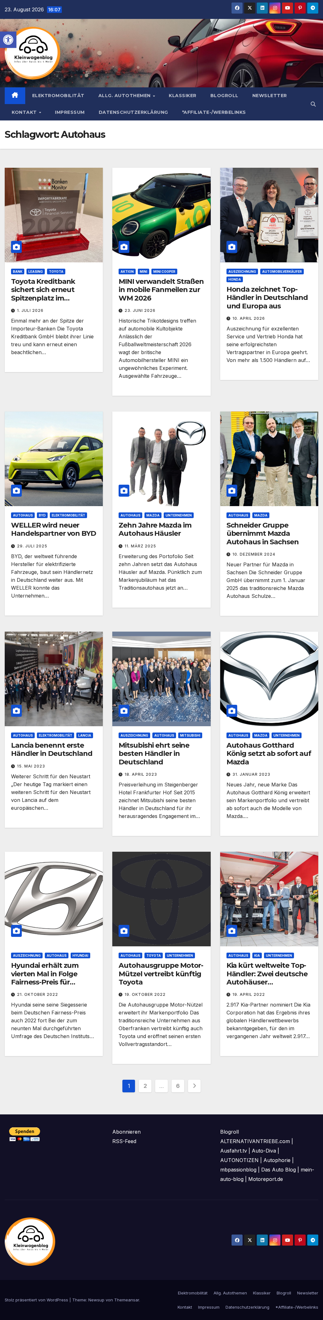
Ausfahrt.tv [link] (233, 1151)
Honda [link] (234, 279)
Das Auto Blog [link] (278, 1169)
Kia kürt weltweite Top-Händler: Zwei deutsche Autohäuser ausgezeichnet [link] (267, 978)
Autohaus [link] (23, 515)
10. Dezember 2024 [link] (253, 554)
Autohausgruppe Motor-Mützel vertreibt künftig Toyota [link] (161, 973)
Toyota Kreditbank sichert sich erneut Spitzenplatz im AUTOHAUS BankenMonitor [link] (43, 298)
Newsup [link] (96, 1299)
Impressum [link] (70, 112)
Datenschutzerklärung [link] (133, 112)
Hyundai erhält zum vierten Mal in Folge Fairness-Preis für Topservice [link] (45, 978)
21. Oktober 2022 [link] (37, 994)
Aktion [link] (127, 271)
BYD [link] (42, 515)
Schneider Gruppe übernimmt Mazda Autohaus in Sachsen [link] (262, 533)
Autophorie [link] (277, 1160)
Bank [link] (17, 271)
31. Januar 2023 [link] (251, 774)
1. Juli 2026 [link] (30, 310)
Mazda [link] (153, 515)
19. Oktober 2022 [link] (145, 994)
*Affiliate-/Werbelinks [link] (214, 112)
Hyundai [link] (80, 955)
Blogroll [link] (224, 95)
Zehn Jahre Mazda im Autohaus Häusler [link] (155, 529)
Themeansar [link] (126, 1299)
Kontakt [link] (25, 112)
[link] (8, 40)
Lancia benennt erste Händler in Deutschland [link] (51, 749)
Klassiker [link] (183, 95)
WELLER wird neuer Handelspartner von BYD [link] (53, 529)
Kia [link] (257, 955)
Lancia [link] (84, 735)
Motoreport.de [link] (265, 1179)
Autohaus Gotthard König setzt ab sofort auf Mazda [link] (268, 753)
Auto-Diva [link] (264, 1151)
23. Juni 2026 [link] (140, 310)
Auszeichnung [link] (242, 271)
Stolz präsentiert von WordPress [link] (37, 1299)
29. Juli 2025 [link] (32, 546)
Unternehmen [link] (179, 515)
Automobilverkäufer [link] (282, 271)
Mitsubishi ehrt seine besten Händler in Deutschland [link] (154, 753)
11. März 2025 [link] (140, 546)
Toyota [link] (56, 271)
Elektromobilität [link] (58, 95)
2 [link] (145, 1086)
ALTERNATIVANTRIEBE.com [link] (255, 1141)
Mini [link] (143, 271)
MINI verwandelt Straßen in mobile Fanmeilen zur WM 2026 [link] (161, 289)
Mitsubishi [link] (190, 735)
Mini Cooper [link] (164, 271)
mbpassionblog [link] (238, 1169)
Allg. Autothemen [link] (125, 95)
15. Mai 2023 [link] (31, 766)
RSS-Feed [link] (124, 1141)
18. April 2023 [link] (141, 774)
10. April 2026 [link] (248, 318)
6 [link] (178, 1086)
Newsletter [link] (269, 95)
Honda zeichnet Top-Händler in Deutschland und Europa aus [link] (267, 297)
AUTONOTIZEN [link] (239, 1160)
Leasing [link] (35, 271)
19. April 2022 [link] (248, 994)
